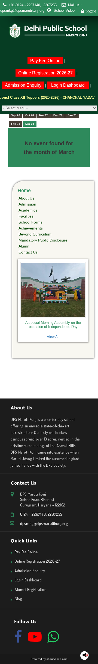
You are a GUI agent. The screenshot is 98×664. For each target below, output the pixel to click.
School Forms (30, 222)
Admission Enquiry (23, 85)
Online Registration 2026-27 (45, 73)
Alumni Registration (30, 589)
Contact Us (28, 252)
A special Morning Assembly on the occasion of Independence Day (53, 325)
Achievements (31, 228)
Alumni (24, 246)
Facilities (26, 216)
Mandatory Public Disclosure (43, 240)
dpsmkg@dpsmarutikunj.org (22, 10)
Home (24, 190)
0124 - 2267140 (33, 514)
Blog (18, 598)
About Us (26, 198)
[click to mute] (85, 655)
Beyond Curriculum (35, 234)
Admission (27, 204)
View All (53, 337)
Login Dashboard (68, 85)
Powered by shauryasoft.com (49, 658)
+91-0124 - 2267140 (24, 5)
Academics (28, 210)
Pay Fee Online (45, 60)
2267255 (49, 5)
